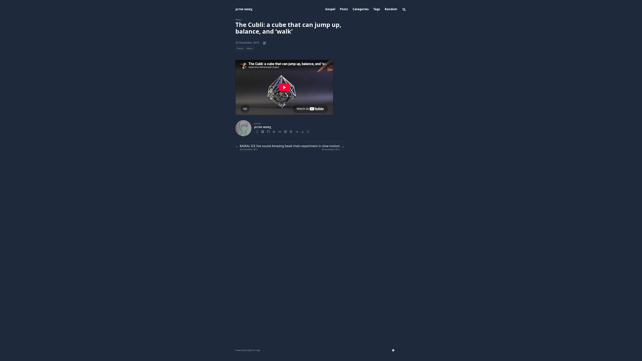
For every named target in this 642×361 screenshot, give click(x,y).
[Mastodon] (291, 131)
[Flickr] (262, 131)
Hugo (249, 350)
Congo (257, 350)
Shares (240, 48)
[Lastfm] (280, 131)
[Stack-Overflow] (302, 131)
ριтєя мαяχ (243, 9)
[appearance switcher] (393, 350)
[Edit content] (264, 42)
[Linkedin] (285, 131)
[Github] (268, 131)
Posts (238, 19)
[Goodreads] (257, 131)
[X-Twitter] (308, 131)
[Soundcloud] (297, 131)
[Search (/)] (404, 9)
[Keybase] (274, 131)
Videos (249, 48)
